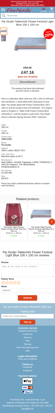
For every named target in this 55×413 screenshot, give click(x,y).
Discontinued (27, 82)
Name (4, 286)
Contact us (27, 334)
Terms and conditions (27, 359)
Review (4, 262)
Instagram (27, 370)
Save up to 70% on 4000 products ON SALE (27, 5)
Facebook (27, 367)
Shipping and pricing (27, 331)
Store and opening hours (27, 347)
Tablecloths (6, 138)
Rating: (7, 279)
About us (28, 337)
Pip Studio (6, 144)
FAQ (27, 341)
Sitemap (27, 344)
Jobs (27, 351)
